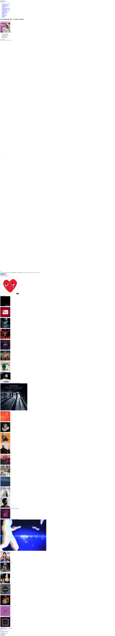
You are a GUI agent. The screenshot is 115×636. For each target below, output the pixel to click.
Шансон (3, 13)
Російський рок (4, 11)
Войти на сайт (3, 634)
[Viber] (4, 273)
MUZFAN (2, 627)
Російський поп (4, 15)
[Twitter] (3, 273)
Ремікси (3, 7)
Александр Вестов (8, 21)
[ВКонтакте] (0, 273)
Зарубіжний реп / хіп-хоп (6, 8)
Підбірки (3, 16)
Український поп (4, 4)
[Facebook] (2, 273)
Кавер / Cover (4, 14)
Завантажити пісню (3, 22)
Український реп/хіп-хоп (6, 5)
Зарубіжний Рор (4, 9)
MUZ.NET (2, 0)
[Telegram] (5, 273)
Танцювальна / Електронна (6, 10)
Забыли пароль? (5, 631)
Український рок (4, 6)
